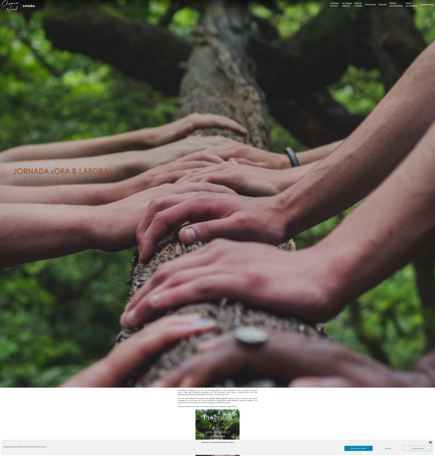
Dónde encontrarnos (396, 4)
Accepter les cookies (358, 448)
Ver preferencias (417, 448)
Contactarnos (427, 4)
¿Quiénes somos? (334, 4)
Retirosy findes (358, 4)
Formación (370, 4)
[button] (430, 442)
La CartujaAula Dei (347, 4)
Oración (383, 4)
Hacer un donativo (411, 4)
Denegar (388, 448)
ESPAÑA (29, 6)
